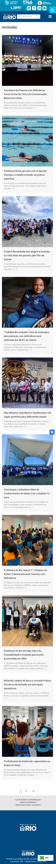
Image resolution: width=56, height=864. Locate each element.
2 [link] (25, 791)
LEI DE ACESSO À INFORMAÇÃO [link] (28, 800)
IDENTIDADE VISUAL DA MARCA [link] (28, 805)
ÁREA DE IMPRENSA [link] (28, 802)
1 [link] (20, 791)
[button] (37, 16)
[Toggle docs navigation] (50, 16)
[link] (52, 9)
